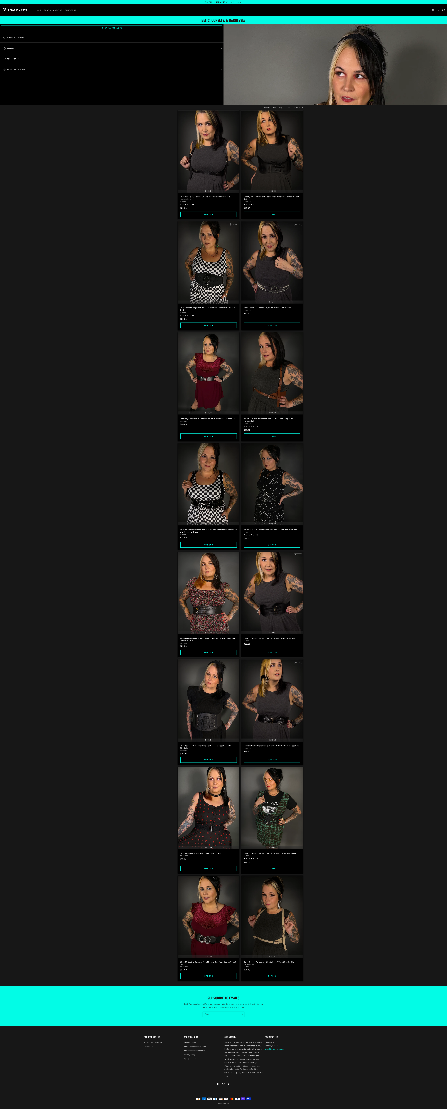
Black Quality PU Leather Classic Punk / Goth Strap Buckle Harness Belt (205, 198)
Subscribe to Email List (153, 1042)
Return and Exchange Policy (195, 1047)
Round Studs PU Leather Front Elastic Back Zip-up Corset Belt (270, 530)
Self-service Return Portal (194, 1051)
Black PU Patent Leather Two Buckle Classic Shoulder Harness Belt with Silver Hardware (208, 531)
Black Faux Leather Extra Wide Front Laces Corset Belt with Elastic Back (205, 747)
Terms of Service (191, 1059)
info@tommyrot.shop (274, 1049)
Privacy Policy (189, 1055)
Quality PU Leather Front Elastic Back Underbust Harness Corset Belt (271, 198)
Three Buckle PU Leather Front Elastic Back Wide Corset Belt (270, 638)
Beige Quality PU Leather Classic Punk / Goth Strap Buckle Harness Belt (269, 963)
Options (208, 214)
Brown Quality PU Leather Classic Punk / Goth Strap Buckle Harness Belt (269, 420)
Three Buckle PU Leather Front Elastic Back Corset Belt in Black (271, 853)
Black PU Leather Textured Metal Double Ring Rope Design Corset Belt (208, 963)
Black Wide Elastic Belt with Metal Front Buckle (200, 853)
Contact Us (148, 1047)
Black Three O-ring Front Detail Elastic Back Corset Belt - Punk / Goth (207, 309)
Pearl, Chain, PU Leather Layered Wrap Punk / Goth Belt (267, 308)
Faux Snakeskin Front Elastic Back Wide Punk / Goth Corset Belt (271, 746)
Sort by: (267, 108)
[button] (47, 10)
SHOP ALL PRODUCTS (112, 28)
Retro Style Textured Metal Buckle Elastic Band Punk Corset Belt (207, 419)
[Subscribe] (241, 1014)
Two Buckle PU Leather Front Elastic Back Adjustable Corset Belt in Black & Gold (207, 639)
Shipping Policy (190, 1042)
